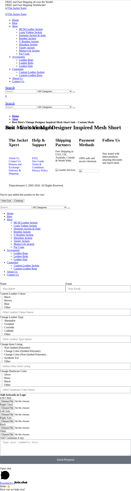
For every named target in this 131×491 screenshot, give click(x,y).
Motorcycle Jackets (29, 50)
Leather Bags (26, 59)
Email (69, 283)
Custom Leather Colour (12, 293)
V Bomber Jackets (29, 41)
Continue (18, 201)
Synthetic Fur (11, 357)
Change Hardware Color (13, 371)
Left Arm (5, 411)
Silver (7, 374)
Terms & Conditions (38, 166)
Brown (8, 300)
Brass (7, 378)
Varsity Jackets (27, 47)
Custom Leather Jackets (32, 72)
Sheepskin (9, 320)
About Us (17, 78)
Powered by (7, 483)
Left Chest (5, 397)
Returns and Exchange (15, 166)
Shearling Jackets (28, 44)
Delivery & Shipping (15, 172)
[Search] (74, 92)
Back (3, 424)
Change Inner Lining (11, 344)
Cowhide (9, 327)
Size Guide (38, 161)
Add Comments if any (12, 437)
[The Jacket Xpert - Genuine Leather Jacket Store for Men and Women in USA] (15, 8)
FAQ (35, 158)
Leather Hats (26, 66)
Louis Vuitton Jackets (30, 32)
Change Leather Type (11, 317)
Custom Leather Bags (30, 75)
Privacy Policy (40, 170)
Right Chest (6, 404)
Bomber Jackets (27, 38)
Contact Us (18, 81)
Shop (15, 26)
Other (7, 307)
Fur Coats (24, 53)
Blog (14, 23)
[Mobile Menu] (6, 11)
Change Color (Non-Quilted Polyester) (25, 354)
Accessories (18, 56)
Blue (6, 303)
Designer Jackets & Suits (32, 35)
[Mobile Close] (1, 204)
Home (15, 20)
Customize (18, 69)
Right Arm (5, 417)
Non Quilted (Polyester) (17, 347)
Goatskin (9, 324)
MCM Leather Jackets (31, 29)
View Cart (6, 201)
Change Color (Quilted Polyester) (22, 351)
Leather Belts (26, 63)
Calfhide (8, 330)
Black (7, 297)
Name (3, 283)
